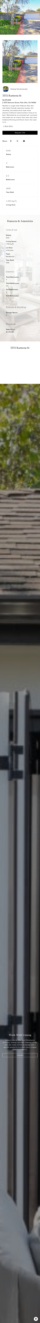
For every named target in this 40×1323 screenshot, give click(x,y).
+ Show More (8, 126)
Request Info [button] (20, 133)
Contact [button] (20, 1055)
